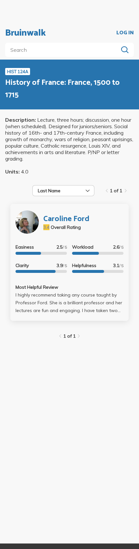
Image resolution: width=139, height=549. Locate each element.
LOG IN (125, 33)
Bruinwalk (25, 33)
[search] (63, 50)
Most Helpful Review (37, 287)
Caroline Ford (66, 219)
